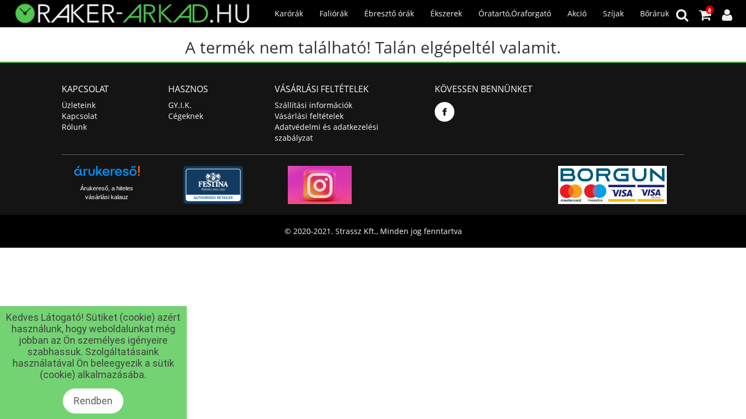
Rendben (93, 400)
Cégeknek (185, 116)
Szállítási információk (313, 105)
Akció (577, 13)
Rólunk (74, 127)
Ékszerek (446, 13)
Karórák (289, 13)
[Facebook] (444, 112)
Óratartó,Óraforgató (514, 13)
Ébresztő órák (389, 13)
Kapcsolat (79, 116)
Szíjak (613, 13)
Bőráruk (654, 13)
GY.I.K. (180, 105)
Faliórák (333, 13)
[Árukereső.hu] (107, 175)
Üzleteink (79, 105)
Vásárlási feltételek (309, 116)
